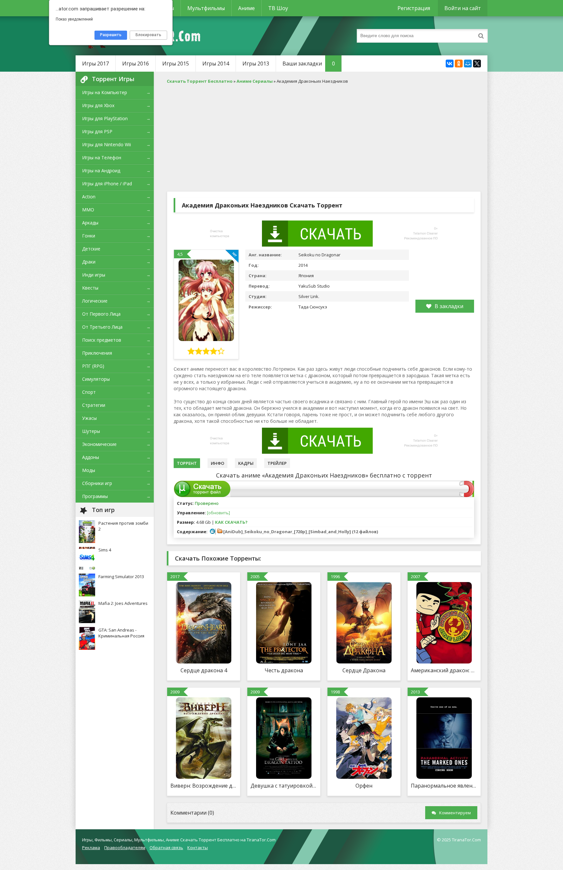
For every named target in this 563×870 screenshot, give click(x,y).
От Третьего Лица (102, 327)
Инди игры (93, 275)
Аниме (246, 8)
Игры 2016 (135, 63)
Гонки (88, 236)
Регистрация (413, 8)
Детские (91, 249)
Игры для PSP (97, 131)
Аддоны (90, 457)
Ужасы (89, 418)
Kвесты (90, 288)
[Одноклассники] (459, 63)
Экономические (99, 444)
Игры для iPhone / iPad (107, 183)
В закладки (449, 306)
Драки (88, 262)
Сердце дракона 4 (203, 670)
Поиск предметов (101, 340)
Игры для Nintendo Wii (106, 144)
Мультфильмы (206, 8)
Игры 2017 (95, 63)
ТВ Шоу (278, 8)
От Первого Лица (101, 314)
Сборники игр (97, 483)
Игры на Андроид (101, 170)
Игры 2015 (175, 63)
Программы (95, 496)
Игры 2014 (215, 63)
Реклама (91, 847)
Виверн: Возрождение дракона (203, 785)
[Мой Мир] (468, 63)
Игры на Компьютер (104, 92)
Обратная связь (166, 847)
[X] (477, 63)
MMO (88, 210)
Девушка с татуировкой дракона (284, 785)
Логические (95, 301)
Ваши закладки (308, 63)
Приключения (97, 353)
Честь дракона (284, 670)
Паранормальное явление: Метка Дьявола (444, 785)
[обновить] (218, 513)
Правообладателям (124, 847)
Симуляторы (96, 379)
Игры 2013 (255, 63)
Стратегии (93, 405)
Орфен (363, 785)
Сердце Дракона (363, 670)
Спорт (89, 392)
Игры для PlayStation (105, 118)
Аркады (90, 223)
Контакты (197, 847)
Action (88, 196)
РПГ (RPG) (93, 366)
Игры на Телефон (101, 157)
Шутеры (91, 431)
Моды (88, 470)
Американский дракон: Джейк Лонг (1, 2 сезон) (444, 670)
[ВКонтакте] (450, 63)
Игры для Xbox (98, 105)
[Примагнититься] (466, 495)
